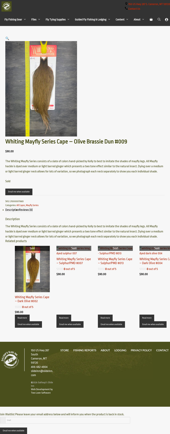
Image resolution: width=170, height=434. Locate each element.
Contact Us (134, 8)
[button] (7, 38)
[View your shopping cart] (151, 19)
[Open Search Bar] (159, 19)
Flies (33, 19)
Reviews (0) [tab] (26, 210)
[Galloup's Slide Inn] (6, 6)
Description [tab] (12, 210)
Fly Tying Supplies (56, 19)
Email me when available (19, 192)
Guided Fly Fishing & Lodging (90, 19)
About (137, 19)
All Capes (20, 205)
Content (120, 19)
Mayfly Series (32, 205)
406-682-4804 (39, 367)
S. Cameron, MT (149, 4)
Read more (22, 318)
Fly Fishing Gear (13, 19)
